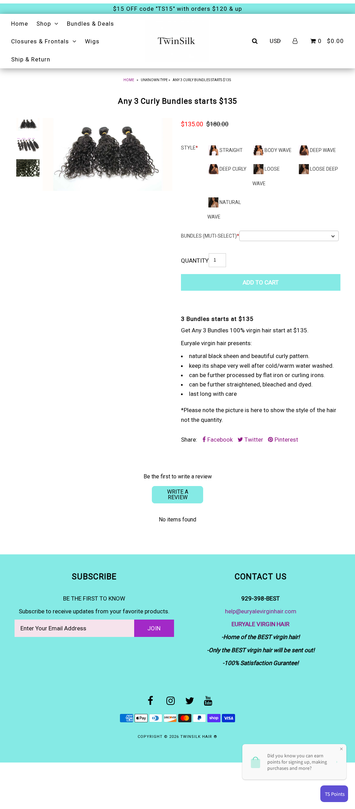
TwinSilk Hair (197, 736)
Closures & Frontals (40, 41)
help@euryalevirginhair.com (260, 611)
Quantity (195, 260)
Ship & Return (30, 59)
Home (19, 23)
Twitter (253, 439)
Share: (189, 439)
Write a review (177, 494)
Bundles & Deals (90, 23)
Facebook (219, 439)
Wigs (92, 41)
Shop (43, 23)
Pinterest (285, 439)
